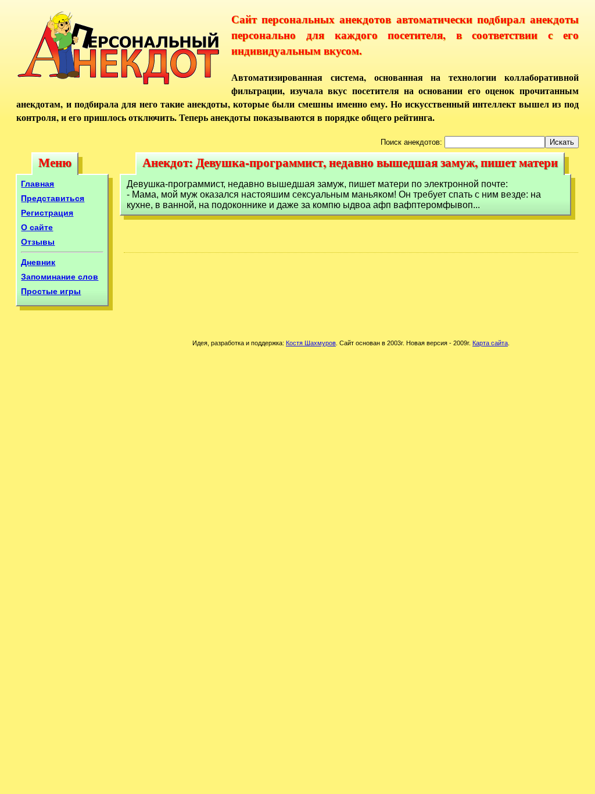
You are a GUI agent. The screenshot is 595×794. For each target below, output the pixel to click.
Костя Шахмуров (311, 342)
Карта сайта (490, 342)
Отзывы (38, 241)
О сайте (37, 227)
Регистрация (47, 212)
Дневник (38, 262)
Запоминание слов (59, 276)
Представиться (52, 198)
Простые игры (51, 291)
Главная (37, 183)
